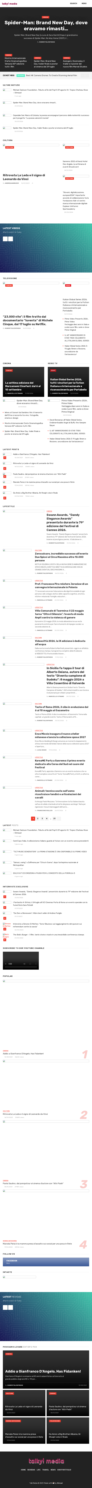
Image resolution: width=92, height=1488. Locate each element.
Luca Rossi (41, 750)
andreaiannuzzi (12, 183)
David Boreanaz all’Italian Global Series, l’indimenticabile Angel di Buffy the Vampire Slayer (68, 422)
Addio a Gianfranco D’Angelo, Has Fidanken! (31, 454)
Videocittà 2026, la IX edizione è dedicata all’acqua (60, 643)
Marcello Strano (15, 393)
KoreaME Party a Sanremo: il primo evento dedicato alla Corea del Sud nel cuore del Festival (60, 764)
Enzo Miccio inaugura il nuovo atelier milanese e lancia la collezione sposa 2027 (60, 735)
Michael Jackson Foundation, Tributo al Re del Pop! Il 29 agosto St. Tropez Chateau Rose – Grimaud (50, 91)
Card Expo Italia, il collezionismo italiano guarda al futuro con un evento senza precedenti (51, 841)
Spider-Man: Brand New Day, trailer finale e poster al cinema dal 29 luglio (46, 64)
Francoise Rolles (44, 810)
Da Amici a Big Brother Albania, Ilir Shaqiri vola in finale (35, 493)
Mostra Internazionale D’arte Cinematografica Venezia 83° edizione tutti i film (16, 62)
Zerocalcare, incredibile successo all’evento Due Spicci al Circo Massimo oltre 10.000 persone (61, 557)
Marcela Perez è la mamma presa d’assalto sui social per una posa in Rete (44, 482)
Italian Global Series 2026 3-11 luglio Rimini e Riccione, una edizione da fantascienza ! (76, 350)
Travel (45, 1470)
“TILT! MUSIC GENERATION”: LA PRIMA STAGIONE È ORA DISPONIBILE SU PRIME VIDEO (50, 852)
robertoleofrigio (47, 42)
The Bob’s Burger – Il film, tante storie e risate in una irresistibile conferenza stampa (48, 935)
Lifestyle (39, 580)
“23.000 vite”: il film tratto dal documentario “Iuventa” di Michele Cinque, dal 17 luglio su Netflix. (28, 320)
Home (23, 1470)
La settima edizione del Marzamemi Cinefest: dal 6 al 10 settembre (23, 386)
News (68, 285)
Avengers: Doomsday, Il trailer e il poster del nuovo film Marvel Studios (75, 64)
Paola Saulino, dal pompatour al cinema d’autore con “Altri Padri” (39, 474)
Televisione (55, 1421)
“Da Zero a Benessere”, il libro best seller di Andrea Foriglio (37, 913)
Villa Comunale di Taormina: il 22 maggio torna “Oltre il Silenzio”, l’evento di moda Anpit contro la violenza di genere (59, 614)
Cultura (9, 147)
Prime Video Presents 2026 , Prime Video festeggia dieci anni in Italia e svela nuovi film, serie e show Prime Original (77, 324)
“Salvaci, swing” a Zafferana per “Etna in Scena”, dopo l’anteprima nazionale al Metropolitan (45, 863)
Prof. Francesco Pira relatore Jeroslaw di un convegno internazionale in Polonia (61, 585)
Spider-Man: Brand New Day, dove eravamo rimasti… (46, 25)
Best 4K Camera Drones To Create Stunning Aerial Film (51, 75)
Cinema (45, 17)
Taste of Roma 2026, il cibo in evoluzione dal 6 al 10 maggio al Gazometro (61, 709)
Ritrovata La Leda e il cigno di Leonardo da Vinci (24, 177)
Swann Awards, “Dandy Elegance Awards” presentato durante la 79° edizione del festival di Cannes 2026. (65, 522)
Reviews (20, 75)
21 (54, 819)
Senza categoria (10, 1241)
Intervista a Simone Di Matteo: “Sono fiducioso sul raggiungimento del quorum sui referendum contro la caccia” (47, 925)
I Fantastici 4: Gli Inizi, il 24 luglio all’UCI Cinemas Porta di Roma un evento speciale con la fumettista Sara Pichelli (50, 903)
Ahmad (60, 1483)
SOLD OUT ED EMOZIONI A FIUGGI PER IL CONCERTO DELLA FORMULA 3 (44, 873)
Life (38, 1470)
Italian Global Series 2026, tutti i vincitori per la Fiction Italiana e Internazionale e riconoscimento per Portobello (76, 305)
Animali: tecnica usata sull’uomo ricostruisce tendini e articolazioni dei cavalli (58, 794)
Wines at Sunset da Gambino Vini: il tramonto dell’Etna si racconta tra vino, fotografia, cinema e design (23, 415)
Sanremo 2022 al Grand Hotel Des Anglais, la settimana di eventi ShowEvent (75, 164)
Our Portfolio (64, 1470)
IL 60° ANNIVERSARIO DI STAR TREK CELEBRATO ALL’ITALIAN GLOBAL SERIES (77, 338)
